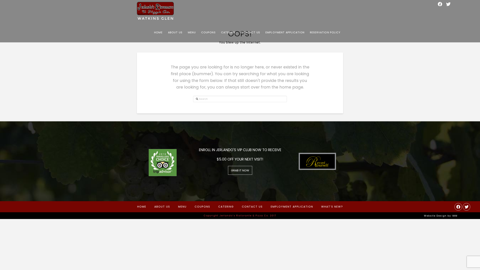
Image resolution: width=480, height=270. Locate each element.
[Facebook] (440, 4)
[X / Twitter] (448, 4)
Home (141, 206)
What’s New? (332, 206)
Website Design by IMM (441, 215)
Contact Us (252, 206)
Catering (226, 206)
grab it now (240, 170)
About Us (162, 206)
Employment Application (292, 206)
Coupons (202, 206)
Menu (182, 206)
